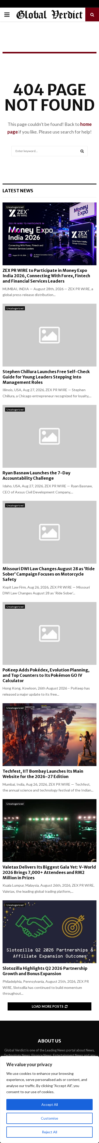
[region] (49, 1099)
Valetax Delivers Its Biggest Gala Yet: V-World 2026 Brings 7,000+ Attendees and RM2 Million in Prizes (49, 872)
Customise (49, 1118)
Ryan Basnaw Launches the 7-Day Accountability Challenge (36, 475)
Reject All (49, 1132)
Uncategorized (15, 207)
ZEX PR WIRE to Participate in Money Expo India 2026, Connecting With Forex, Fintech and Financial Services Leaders (46, 276)
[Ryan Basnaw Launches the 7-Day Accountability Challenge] (49, 436)
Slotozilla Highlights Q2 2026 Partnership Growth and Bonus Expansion (45, 971)
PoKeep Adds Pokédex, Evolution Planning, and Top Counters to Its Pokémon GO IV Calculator (46, 675)
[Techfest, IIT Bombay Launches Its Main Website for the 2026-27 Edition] (49, 734)
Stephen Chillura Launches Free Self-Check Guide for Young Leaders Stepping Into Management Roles (46, 377)
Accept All (49, 1104)
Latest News (18, 191)
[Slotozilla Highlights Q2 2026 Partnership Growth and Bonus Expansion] (49, 931)
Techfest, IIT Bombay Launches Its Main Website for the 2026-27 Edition (43, 774)
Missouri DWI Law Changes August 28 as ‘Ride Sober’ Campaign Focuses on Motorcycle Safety (49, 574)
